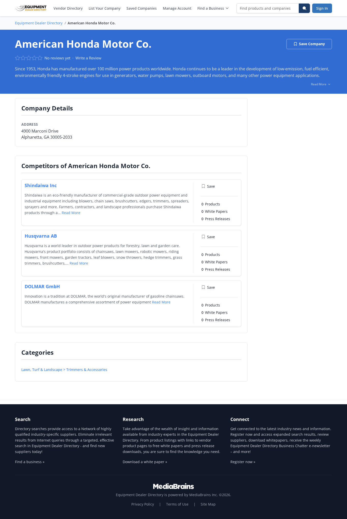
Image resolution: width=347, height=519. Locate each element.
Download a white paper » (145, 461)
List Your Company (104, 8)
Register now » (242, 461)
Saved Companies (142, 8)
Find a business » (29, 461)
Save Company (312, 43)
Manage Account (177, 8)
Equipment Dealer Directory (38, 23)
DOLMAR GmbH (42, 286)
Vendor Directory (68, 8)
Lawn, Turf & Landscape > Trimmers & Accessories (64, 369)
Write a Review (88, 57)
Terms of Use (177, 504)
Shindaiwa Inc (41, 185)
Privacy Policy (142, 504)
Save (211, 186)
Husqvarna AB (41, 236)
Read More (71, 212)
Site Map (208, 504)
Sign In (322, 8)
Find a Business (210, 8)
